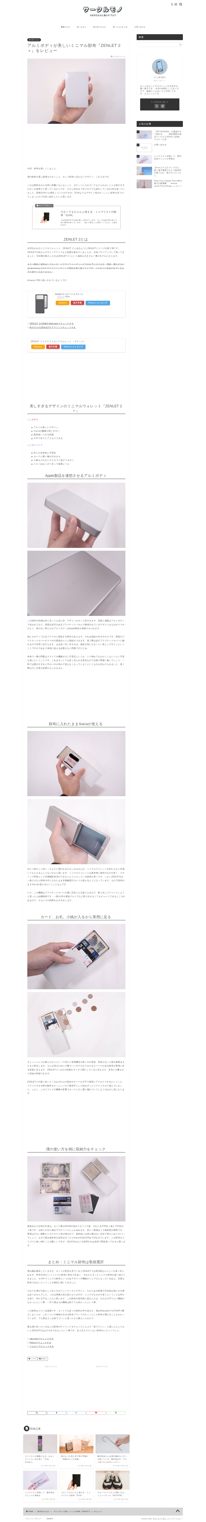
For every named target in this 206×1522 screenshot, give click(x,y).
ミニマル (33, 1359)
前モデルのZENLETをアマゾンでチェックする (53, 327)
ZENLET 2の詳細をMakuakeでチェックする (52, 323)
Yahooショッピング (97, 303)
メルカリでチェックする (42, 1346)
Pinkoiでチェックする (40, 1342)
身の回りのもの (99, 27)
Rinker (67, 296)
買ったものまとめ (120, 27)
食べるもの (81, 27)
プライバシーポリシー (33, 1518)
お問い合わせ (140, 27)
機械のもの (65, 27)
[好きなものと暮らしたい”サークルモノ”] (103, 16)
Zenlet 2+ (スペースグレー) (69, 294)
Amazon (62, 303)
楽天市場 (77, 303)
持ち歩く (44, 1359)
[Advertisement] (76, 147)
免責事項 (50, 1518)
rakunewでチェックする (42, 1338)
